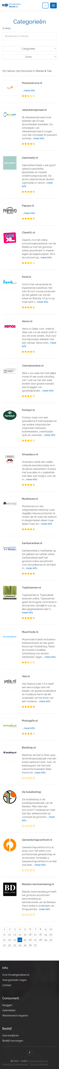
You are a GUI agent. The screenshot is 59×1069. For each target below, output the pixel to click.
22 (9, 939)
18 (40, 934)
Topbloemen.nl (31, 587)
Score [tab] (28, 56)
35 (25, 945)
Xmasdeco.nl (30, 454)
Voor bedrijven (10, 1035)
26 (30, 939)
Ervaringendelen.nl (37, 1061)
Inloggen (7, 1005)
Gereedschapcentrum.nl (37, 839)
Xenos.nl (27, 321)
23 (14, 939)
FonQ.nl (26, 276)
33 (14, 945)
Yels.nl (26, 676)
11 (4, 934)
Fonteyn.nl (28, 409)
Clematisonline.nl (33, 365)
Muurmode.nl (30, 631)
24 (19, 939)
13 (14, 934)
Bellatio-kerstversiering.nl (38, 884)
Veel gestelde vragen (14, 980)
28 (40, 939)
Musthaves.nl (30, 498)
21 (4, 939)
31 (4, 945)
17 (35, 934)
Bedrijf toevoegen (12, 1040)
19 (45, 934)
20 (50, 934)
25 (25, 939)
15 (25, 934)
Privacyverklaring (39, 1064)
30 (50, 939)
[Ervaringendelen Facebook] (29, 1052)
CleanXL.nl (28, 232)
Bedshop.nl (29, 747)
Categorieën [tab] (28, 48)
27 (35, 939)
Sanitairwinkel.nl (32, 543)
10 (51, 929)
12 (9, 934)
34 (19, 945)
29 (45, 939)
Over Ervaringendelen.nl (15, 974)
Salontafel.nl (30, 157)
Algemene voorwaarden (15, 1064)
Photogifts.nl (30, 720)
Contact (6, 985)
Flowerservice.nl (32, 82)
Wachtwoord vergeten (15, 1015)
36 (30, 945)
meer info (29, 90)
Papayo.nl (28, 205)
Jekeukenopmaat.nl (34, 109)
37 (35, 945)
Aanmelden (8, 1010)
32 (9, 945)
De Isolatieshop (31, 791)
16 (30, 934)
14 (20, 934)
